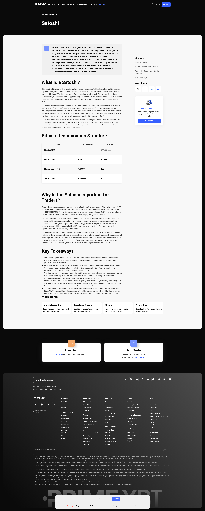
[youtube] (148, 379)
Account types (87, 436)
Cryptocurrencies (110, 413)
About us (152, 402)
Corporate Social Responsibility (159, 416)
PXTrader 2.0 (87, 402)
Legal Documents (155, 425)
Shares (107, 410)
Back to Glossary (51, 14)
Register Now (149, 121)
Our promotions (154, 436)
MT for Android (109, 430)
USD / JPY (64, 433)
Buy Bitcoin (130, 432)
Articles (129, 421)
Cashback (86, 444)
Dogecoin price (65, 424)
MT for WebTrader (110, 441)
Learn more (106, 499)
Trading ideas (131, 410)
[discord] (170, 379)
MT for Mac (108, 436)
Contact (58, 354)
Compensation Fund (89, 424)
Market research (132, 418)
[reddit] (164, 379)
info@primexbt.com (51, 386)
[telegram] (159, 379)
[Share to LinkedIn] (152, 89)
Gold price (64, 436)
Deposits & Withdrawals (90, 421)
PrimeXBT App (87, 405)
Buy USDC (130, 441)
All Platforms (87, 410)
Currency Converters (133, 405)
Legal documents (167, 450)
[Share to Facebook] (145, 89)
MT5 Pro (107, 444)
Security (85, 427)
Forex (106, 402)
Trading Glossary (132, 424)
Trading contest (154, 441)
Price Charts (131, 402)
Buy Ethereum (131, 435)
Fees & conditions (88, 418)
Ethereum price (65, 418)
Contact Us (153, 422)
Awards (152, 410)
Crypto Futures (65, 402)
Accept (116, 498)
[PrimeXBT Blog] (45, 398)
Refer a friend (154, 439)
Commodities (109, 407)
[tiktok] (153, 379)
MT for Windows (110, 439)
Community (153, 405)
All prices (63, 439)
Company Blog (154, 419)
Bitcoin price (64, 415)
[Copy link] (158, 89)
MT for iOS (108, 433)
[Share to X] (138, 89)
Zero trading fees (88, 439)
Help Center (140, 357)
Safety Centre (154, 428)
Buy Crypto (64, 407)
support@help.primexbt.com (52, 389)
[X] (125, 379)
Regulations (153, 407)
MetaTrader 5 (87, 407)
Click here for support (44, 380)
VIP (84, 430)
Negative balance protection (91, 433)
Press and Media (155, 413)
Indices (107, 405)
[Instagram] (131, 379)
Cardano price (65, 427)
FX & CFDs (64, 405)
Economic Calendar (133, 407)
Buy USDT (130, 438)
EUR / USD (64, 430)
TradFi (107, 422)
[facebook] (137, 379)
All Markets (108, 419)
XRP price (64, 421)
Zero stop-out (87, 441)
